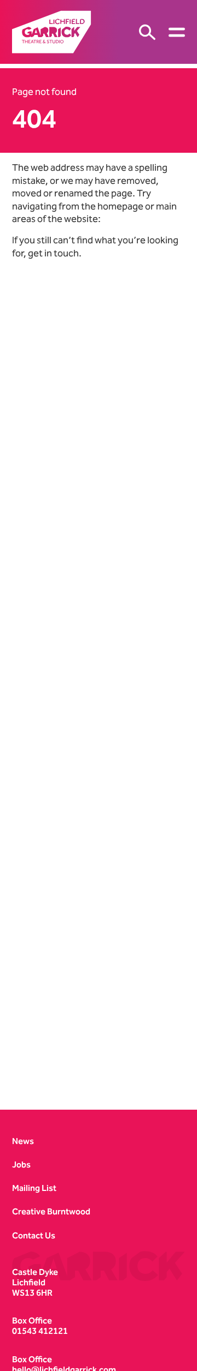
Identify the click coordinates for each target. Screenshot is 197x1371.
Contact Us (33, 1235)
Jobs (21, 1164)
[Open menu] (177, 32)
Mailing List (34, 1188)
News (23, 1141)
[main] (98, 578)
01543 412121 (40, 1331)
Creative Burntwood (51, 1211)
